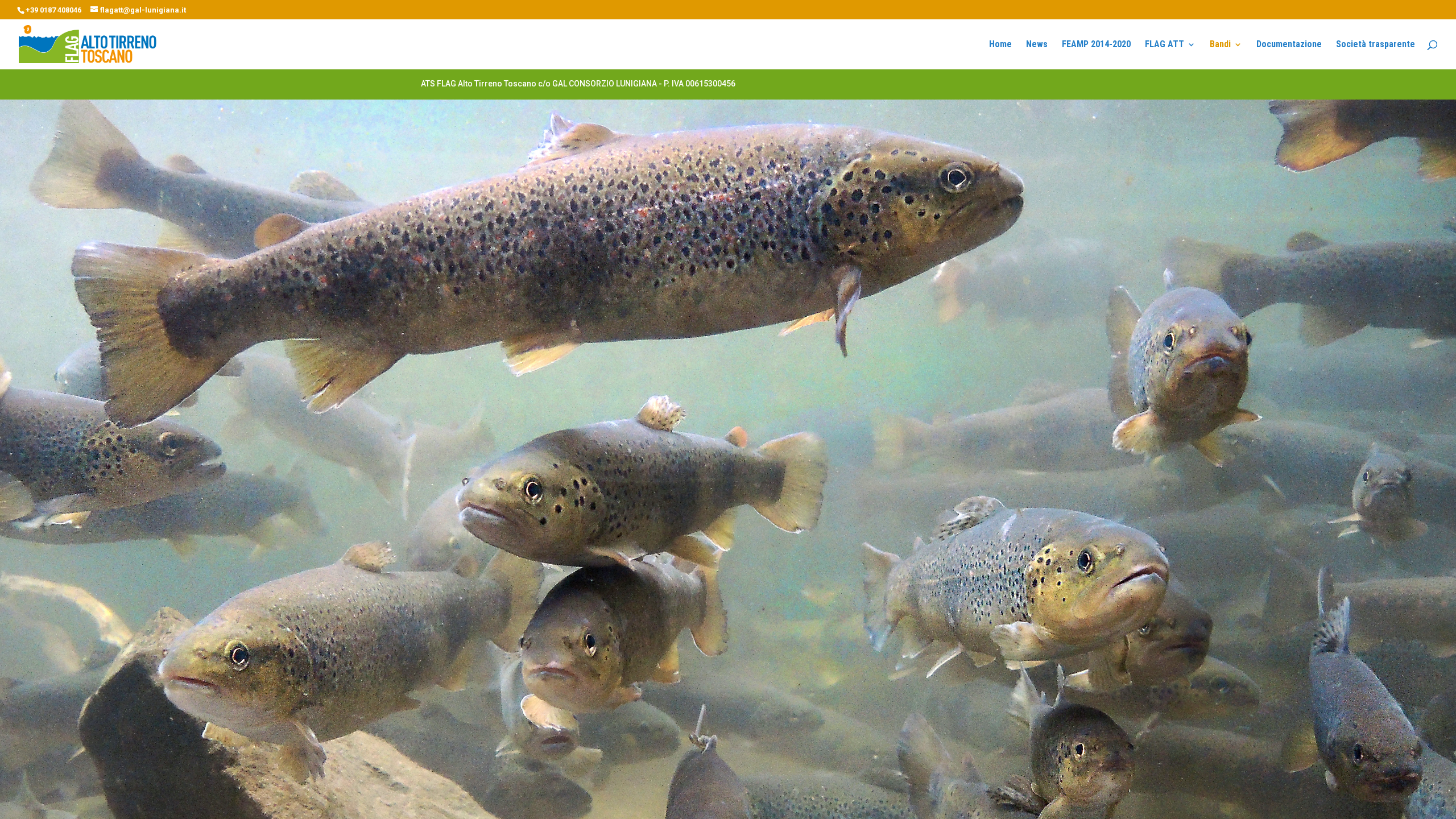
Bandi (1220, 44)
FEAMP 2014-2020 (1096, 44)
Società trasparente (1375, 44)
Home (1000, 44)
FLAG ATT (1164, 44)
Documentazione (1289, 44)
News (1037, 44)
